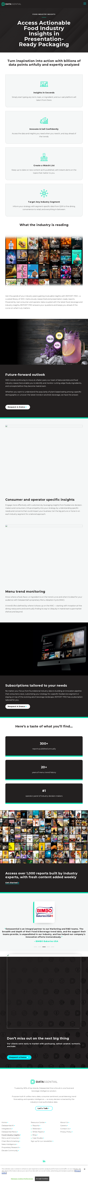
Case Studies (38, 1138)
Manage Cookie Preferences (22, 1179)
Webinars (36, 1129)
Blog (34, 1135)
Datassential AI (8, 1125)
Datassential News (9, 1132)
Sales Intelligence (9, 1144)
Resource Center (38, 1122)
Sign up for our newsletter (41, 1141)
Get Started (11, 883)
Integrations (6, 1129)
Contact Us (64, 1129)
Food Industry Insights (11, 1135)
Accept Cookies (42, 1179)
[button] (85, 3)
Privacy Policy (65, 1132)
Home (4, 1122)
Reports (36, 1125)
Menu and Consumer (10, 1138)
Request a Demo (17, 1057)
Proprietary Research (10, 1147)
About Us (64, 1122)
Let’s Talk (43, 1108)
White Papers (38, 1132)
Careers (63, 1125)
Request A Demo (16, 407)
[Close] (84, 1169)
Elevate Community (10, 1150)
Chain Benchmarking (10, 1141)
